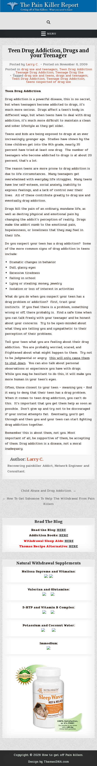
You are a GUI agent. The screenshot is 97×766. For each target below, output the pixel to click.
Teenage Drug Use (69, 72)
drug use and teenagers (39, 69)
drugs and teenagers (72, 75)
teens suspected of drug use (48, 82)
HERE (61, 530)
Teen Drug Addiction (75, 69)
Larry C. (32, 64)
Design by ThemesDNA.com (48, 761)
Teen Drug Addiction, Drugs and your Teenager (48, 53)
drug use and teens (39, 75)
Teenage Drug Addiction (34, 72)
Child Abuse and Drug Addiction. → (48, 490)
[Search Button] (48, 22)
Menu (51, 33)
